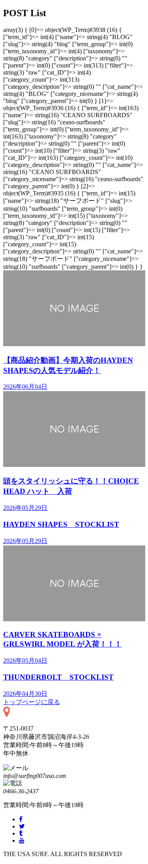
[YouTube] (21, 840)
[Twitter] (22, 826)
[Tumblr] (20, 833)
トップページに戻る (31, 702)
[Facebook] (20, 819)
